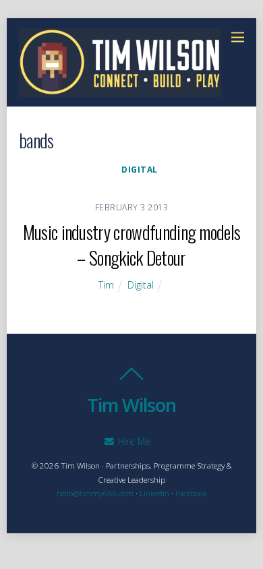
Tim (106, 284)
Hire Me (132, 441)
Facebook (191, 493)
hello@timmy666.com (95, 493)
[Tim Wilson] (120, 90)
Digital (139, 169)
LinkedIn (154, 493)
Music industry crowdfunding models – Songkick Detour (132, 244)
